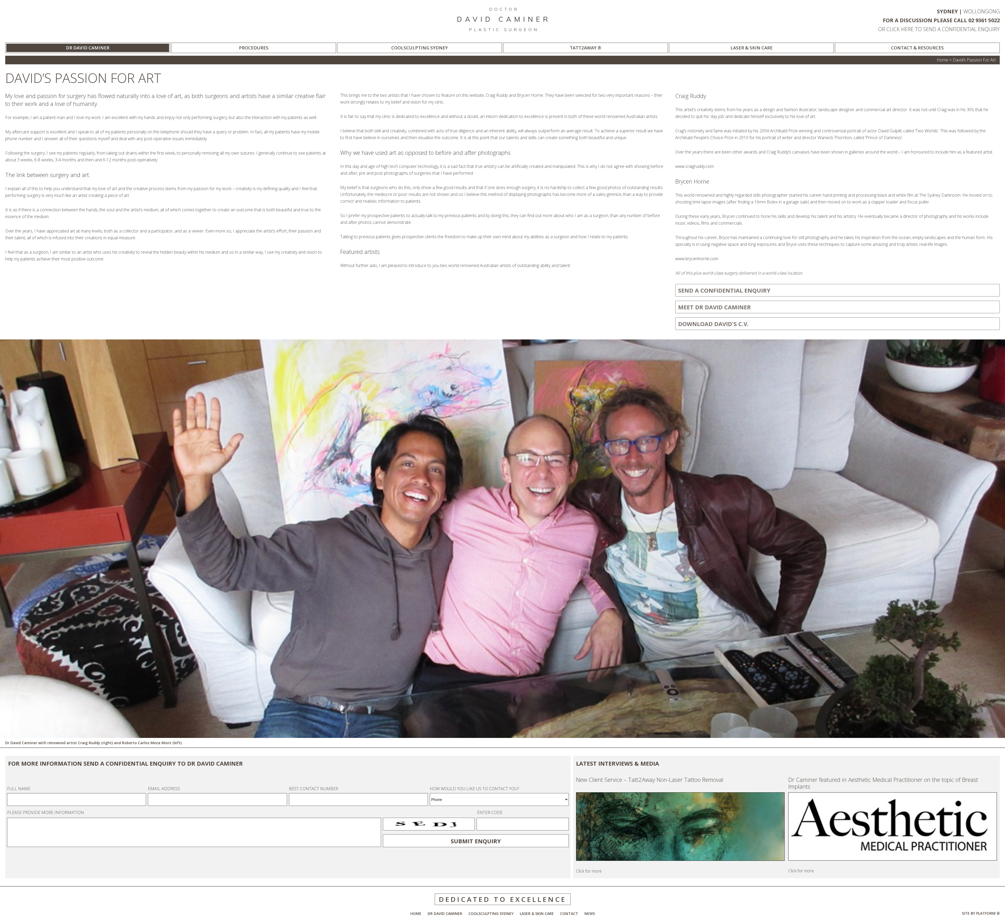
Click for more (649, 825)
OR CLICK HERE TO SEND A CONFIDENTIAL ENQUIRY (939, 29)
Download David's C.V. (713, 324)
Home (942, 60)
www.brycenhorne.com (696, 258)
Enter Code (489, 812)
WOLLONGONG (981, 11)
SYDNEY (947, 11)
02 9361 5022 (984, 20)
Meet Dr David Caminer (714, 307)
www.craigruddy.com (694, 166)
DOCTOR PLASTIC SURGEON (504, 19)
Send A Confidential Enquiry (724, 290)
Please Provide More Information (45, 812)
